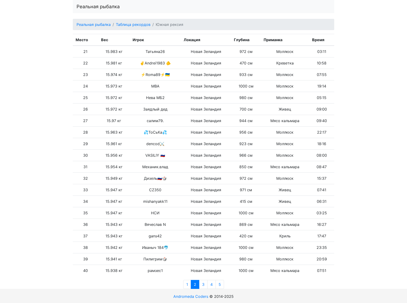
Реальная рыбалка (98, 6)
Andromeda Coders (190, 296)
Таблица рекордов (133, 24)
